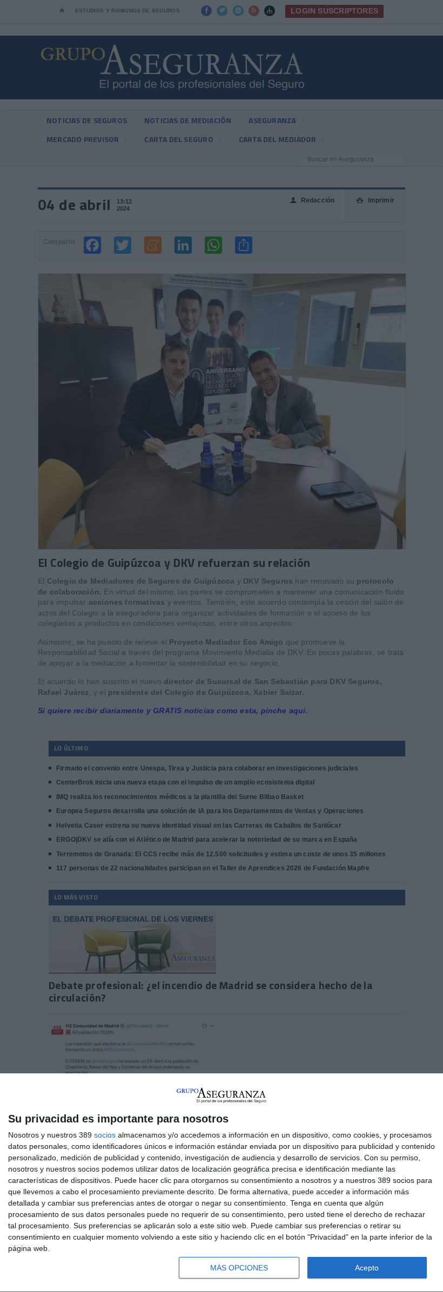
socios (105, 1135)
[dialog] (221, 1183)
